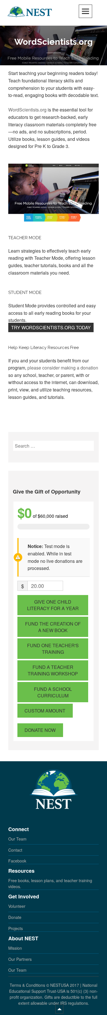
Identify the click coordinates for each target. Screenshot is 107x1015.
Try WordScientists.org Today (51, 327)
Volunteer (16, 906)
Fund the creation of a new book (53, 627)
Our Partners (20, 959)
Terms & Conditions (27, 985)
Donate (14, 917)
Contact (15, 850)
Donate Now (40, 730)
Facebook (17, 861)
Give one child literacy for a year (53, 605)
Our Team (17, 839)
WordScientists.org (27, 109)
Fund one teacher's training (53, 648)
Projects (15, 928)
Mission (15, 948)
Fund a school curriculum (53, 692)
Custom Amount (45, 710)
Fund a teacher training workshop (53, 670)
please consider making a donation (62, 367)
